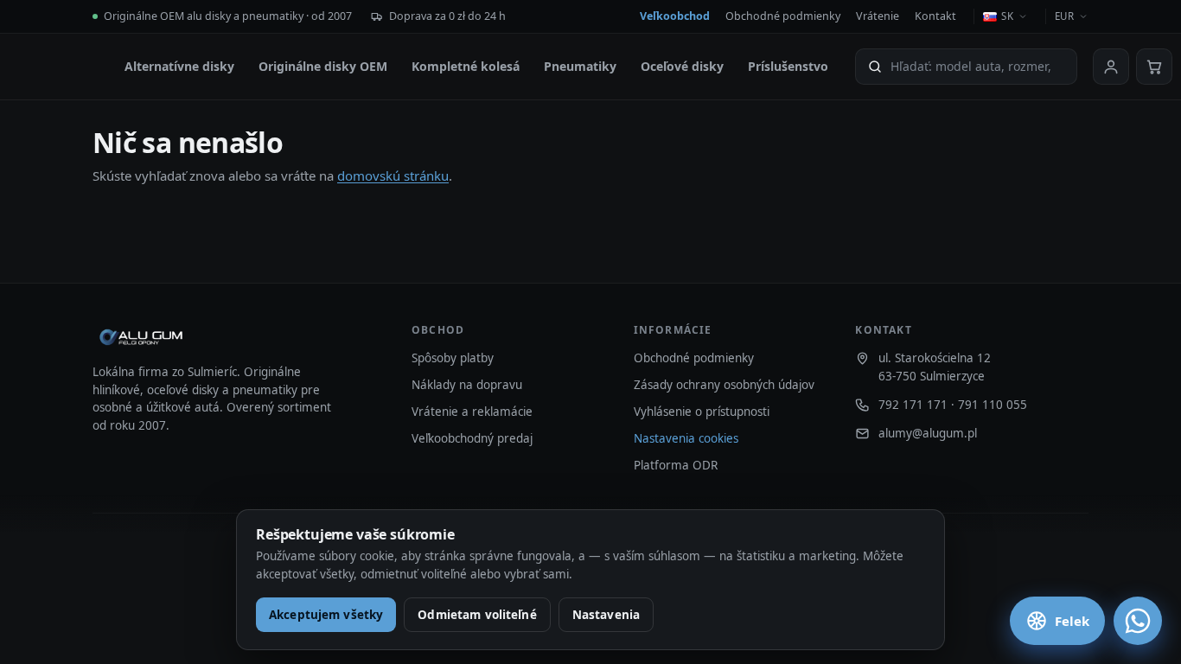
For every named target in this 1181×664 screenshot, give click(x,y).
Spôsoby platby (453, 358)
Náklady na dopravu (467, 385)
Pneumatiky (580, 66)
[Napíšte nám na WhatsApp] (1138, 621)
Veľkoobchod (675, 16)
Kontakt (935, 16)
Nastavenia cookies (686, 438)
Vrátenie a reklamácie (472, 411)
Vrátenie (877, 16)
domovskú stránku (393, 175)
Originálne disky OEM (323, 66)
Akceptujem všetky (326, 614)
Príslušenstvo (788, 66)
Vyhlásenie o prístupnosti (701, 411)
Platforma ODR (676, 465)
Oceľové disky (682, 66)
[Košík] (1154, 66)
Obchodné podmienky (782, 16)
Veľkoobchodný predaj (472, 438)
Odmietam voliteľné (477, 614)
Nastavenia (606, 614)
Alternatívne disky (179, 66)
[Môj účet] (1111, 66)
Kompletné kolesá (466, 66)
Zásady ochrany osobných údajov (724, 385)
